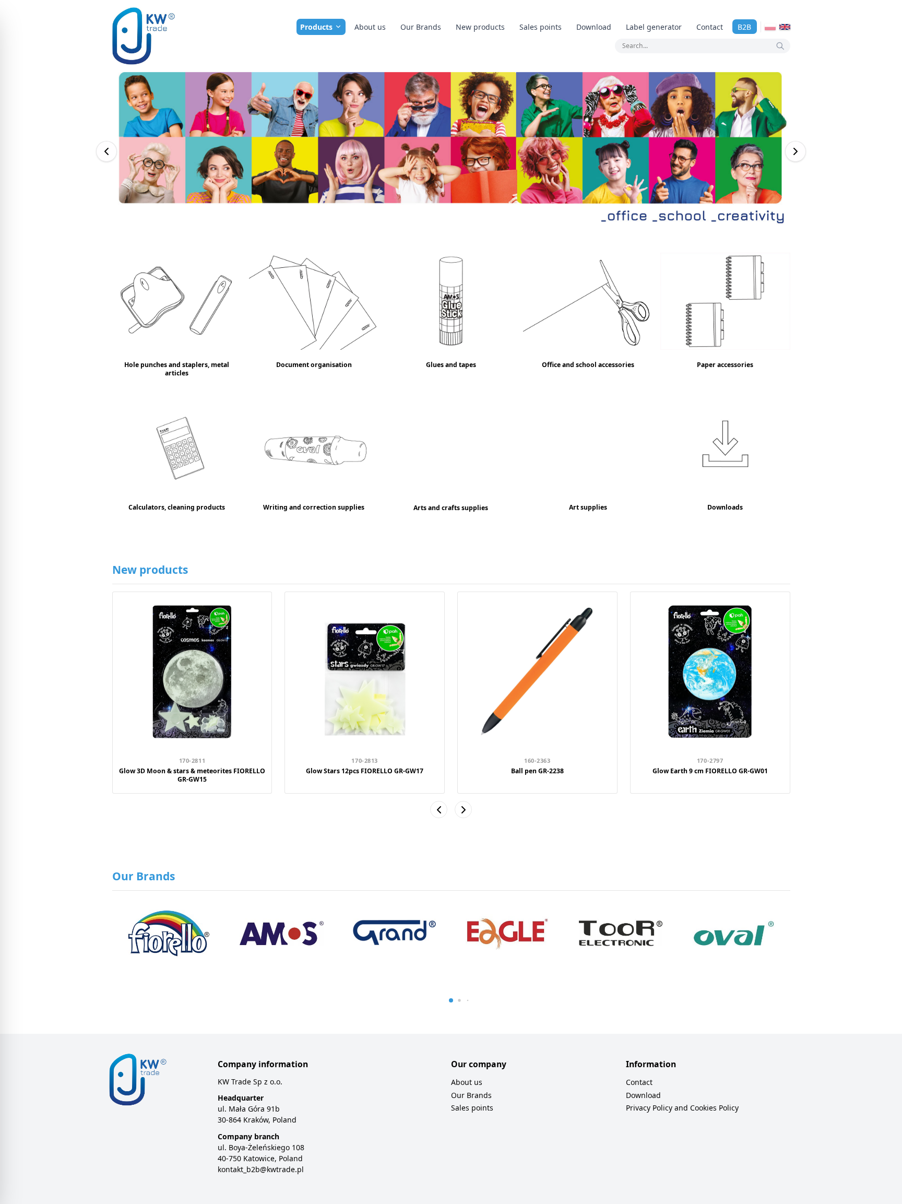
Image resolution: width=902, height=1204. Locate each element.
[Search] (780, 46)
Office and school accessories (588, 364)
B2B (744, 27)
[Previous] (106, 151)
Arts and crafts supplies (450, 507)
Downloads (725, 507)
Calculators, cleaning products (176, 507)
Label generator (654, 27)
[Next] (795, 151)
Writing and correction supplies (313, 507)
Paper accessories (725, 364)
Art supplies (588, 507)
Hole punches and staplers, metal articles (176, 368)
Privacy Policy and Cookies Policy (682, 1108)
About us (370, 27)
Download (593, 27)
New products (480, 27)
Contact (709, 27)
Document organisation (314, 364)
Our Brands (420, 27)
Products (316, 27)
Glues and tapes (451, 364)
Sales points (540, 27)
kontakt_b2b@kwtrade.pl (261, 1169)
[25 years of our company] (451, 151)
